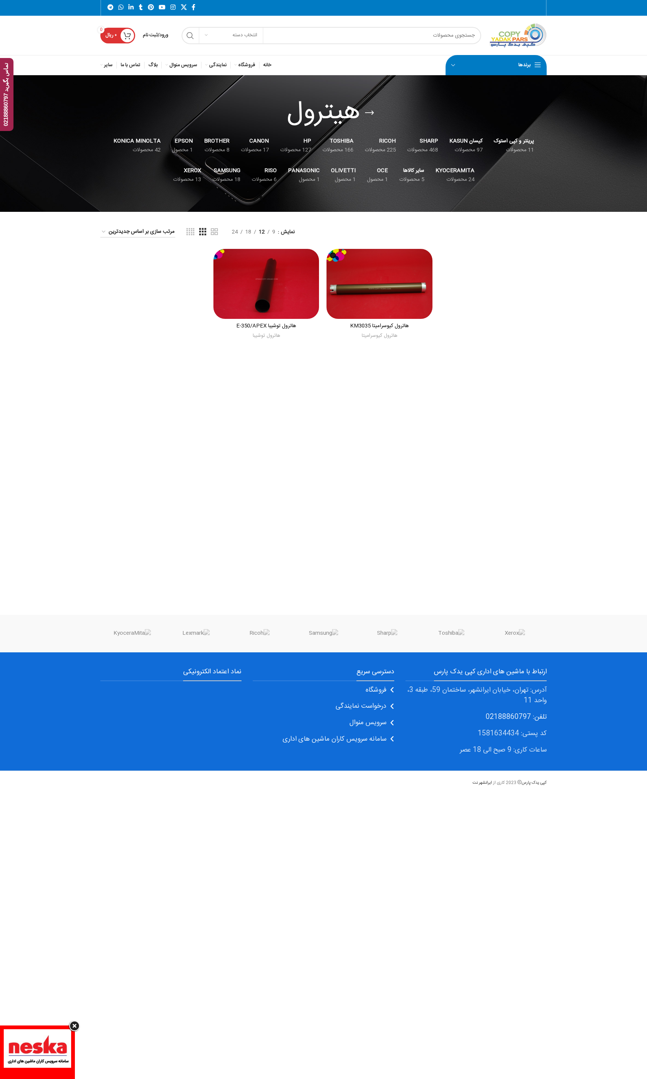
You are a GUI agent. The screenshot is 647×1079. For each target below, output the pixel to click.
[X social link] (183, 7)
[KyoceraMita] (132, 633)
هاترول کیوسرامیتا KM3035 (379, 325)
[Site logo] (518, 35)
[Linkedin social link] (131, 7)
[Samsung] (323, 633)
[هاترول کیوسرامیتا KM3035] (379, 284)
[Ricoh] (260, 633)
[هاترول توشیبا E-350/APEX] (266, 284)
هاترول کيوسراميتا (379, 336)
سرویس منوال (367, 722)
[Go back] (369, 113)
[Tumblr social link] (140, 7)
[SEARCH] (190, 35)
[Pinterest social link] (150, 7)
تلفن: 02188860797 (516, 717)
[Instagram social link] (173, 7)
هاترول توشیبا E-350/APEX (266, 325)
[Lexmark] (196, 633)
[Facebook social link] (193, 7)
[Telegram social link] (110, 7)
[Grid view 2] (214, 232)
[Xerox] (515, 633)
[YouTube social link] (162, 7)
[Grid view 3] (202, 232)
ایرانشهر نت (482, 782)
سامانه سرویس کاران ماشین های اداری (334, 739)
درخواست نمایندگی (360, 706)
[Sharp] (387, 633)
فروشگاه (375, 690)
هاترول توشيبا (266, 336)
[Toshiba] (451, 633)
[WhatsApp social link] (121, 7)
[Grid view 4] (190, 232)
